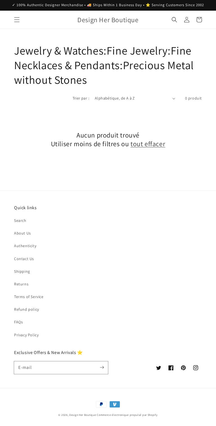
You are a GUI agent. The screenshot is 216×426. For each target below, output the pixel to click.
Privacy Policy (26, 334)
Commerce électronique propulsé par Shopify (127, 415)
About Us (22, 233)
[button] (17, 19)
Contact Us (24, 258)
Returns (21, 284)
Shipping (22, 271)
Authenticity (25, 245)
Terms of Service (29, 296)
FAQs (18, 321)
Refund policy (26, 309)
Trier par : (81, 98)
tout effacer (147, 143)
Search (20, 220)
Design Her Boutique (82, 415)
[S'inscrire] (102, 367)
